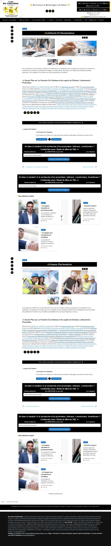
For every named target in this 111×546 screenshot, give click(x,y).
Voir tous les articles (41, 139)
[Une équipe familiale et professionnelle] (28, 211)
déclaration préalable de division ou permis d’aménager (55, 524)
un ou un (93, 10)
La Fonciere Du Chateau (28, 37)
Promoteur (59, 20)
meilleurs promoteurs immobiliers (56, 95)
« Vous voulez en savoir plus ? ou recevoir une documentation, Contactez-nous (59, 122)
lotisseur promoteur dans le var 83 (20, 522)
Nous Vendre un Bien (38, 20)
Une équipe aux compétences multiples (47, 235)
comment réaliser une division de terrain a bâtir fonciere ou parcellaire (61, 89)
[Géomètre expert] (71, 211)
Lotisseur (51, 20)
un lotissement (98, 522)
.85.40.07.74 (94, 15)
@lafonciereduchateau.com (94, 17)
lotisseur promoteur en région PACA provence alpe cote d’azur (46, 520)
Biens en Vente (24, 20)
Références (92, 20)
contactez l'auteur (56, 139)
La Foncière (12, 20)
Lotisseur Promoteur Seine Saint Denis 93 (50, 518)
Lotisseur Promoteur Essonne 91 (87, 104)
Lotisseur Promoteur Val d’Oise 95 (75, 108)
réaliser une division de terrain (82, 522)
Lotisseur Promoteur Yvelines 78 (31, 106)
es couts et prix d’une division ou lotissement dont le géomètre (75, 102)
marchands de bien (88, 87)
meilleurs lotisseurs (40, 95)
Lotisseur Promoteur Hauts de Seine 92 (53, 108)
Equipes (24, 28)
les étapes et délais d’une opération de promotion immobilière (62, 526)
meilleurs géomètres (75, 95)
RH (86, 20)
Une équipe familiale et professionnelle (47, 208)
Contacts (101, 20)
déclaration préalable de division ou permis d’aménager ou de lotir (67, 93)
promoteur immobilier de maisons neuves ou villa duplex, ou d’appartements (51, 96)
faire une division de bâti (18, 524)
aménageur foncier (67, 87)
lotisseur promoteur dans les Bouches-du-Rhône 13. (48, 522)
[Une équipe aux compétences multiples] (28, 238)
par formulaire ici (29, 535)
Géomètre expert (89, 206)
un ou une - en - (93, 4)
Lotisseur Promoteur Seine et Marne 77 (53, 106)
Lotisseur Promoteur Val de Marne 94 (76, 106)
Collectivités (78, 20)
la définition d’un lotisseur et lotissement (41, 87)
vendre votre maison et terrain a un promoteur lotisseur (68, 100)
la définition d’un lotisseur (34, 529)
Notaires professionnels (55, 494)
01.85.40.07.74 (40, 152)
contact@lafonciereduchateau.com (74, 152)
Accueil (4, 20)
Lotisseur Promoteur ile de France (67, 104)
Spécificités (67, 20)
